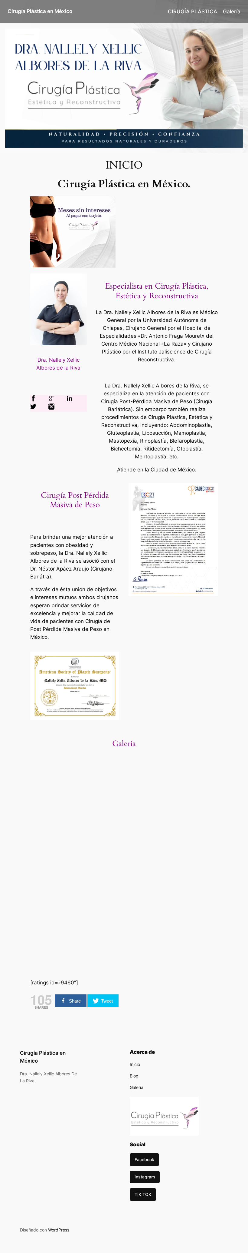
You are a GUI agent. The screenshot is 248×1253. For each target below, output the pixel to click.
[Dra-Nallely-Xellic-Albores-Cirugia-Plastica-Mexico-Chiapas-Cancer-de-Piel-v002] (148, 798)
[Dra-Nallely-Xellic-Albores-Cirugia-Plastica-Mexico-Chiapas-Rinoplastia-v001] (195, 845)
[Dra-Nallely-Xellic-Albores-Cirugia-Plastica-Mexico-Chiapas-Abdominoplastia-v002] (148, 892)
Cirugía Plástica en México (40, 11)
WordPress (58, 1229)
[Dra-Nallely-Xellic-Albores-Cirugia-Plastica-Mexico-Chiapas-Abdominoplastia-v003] (53, 892)
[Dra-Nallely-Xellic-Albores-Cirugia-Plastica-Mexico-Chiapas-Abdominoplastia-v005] (100, 892)
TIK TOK (143, 1194)
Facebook (144, 1159)
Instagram (145, 1176)
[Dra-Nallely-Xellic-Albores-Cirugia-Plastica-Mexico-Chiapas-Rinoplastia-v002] (148, 845)
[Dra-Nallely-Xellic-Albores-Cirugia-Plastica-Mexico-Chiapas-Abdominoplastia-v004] (195, 940)
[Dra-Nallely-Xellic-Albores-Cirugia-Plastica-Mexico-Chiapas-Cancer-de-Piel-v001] (195, 798)
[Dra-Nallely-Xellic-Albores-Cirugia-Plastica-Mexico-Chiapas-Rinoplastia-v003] (100, 845)
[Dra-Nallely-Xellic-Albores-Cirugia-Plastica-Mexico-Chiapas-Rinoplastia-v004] (53, 845)
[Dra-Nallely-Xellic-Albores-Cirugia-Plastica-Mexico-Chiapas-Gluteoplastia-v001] (100, 798)
